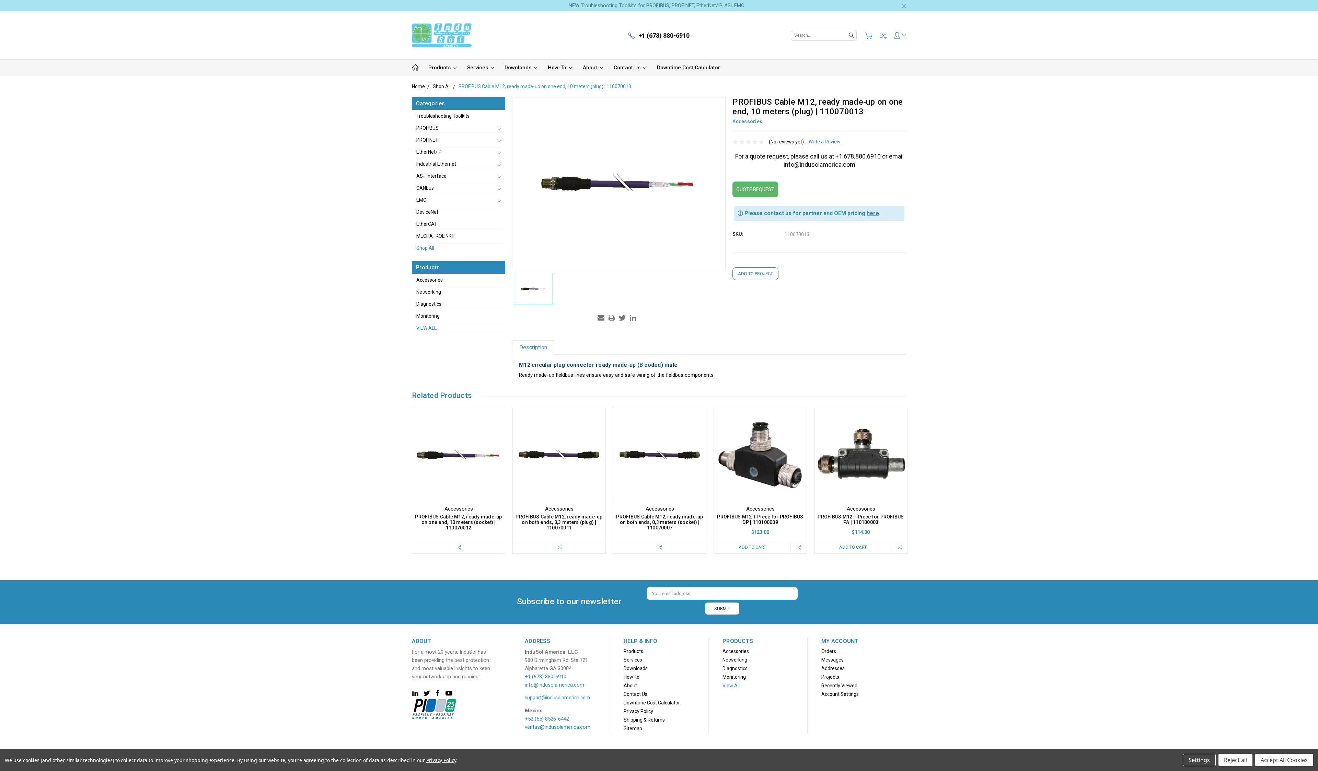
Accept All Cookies (1284, 760)
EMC (421, 200)
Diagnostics (428, 304)
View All (426, 328)
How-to (558, 68)
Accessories (429, 280)
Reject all (1235, 760)
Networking (428, 292)
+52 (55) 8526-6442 (547, 719)
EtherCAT (426, 224)
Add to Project (755, 273)
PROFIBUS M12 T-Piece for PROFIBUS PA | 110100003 (861, 519)
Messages (832, 660)
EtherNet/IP (429, 152)
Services (478, 68)
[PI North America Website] (434, 708)
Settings (1199, 760)
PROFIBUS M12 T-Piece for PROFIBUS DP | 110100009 (760, 519)
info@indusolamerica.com (554, 685)
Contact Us (628, 68)
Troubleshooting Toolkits (443, 116)
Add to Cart (752, 547)
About (591, 68)
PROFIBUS (427, 128)
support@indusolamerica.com (557, 697)
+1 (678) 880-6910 (545, 677)
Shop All (425, 248)
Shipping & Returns (644, 720)
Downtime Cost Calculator (688, 68)
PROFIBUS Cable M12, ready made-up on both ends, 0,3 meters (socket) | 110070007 (659, 522)
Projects (830, 677)
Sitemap (633, 728)
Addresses (833, 668)
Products (440, 68)
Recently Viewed (839, 685)
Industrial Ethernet (436, 164)
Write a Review (825, 141)
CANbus (425, 188)
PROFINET (427, 140)
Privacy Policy (638, 711)
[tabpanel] (458, 481)
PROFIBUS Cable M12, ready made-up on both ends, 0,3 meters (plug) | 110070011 (559, 522)
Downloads (519, 68)
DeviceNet (427, 212)
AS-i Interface (431, 176)
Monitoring (428, 316)
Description (533, 347)
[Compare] (883, 35)
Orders (828, 651)
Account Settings (840, 694)
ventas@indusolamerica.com (557, 727)
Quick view (459, 473)
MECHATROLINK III (435, 236)
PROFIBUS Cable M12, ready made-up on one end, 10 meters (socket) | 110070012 (458, 522)
